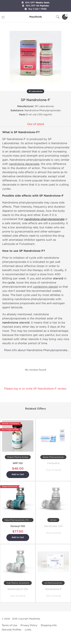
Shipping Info (49, 625)
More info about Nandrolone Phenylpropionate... (36, 350)
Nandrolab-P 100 (18, 589)
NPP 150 (18, 463)
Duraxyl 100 (18, 526)
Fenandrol (53, 463)
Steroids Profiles (11, 629)
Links (28, 629)
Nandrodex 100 (53, 526)
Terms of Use (9, 625)
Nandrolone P (53, 589)
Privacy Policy (29, 625)
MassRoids (34, 619)
